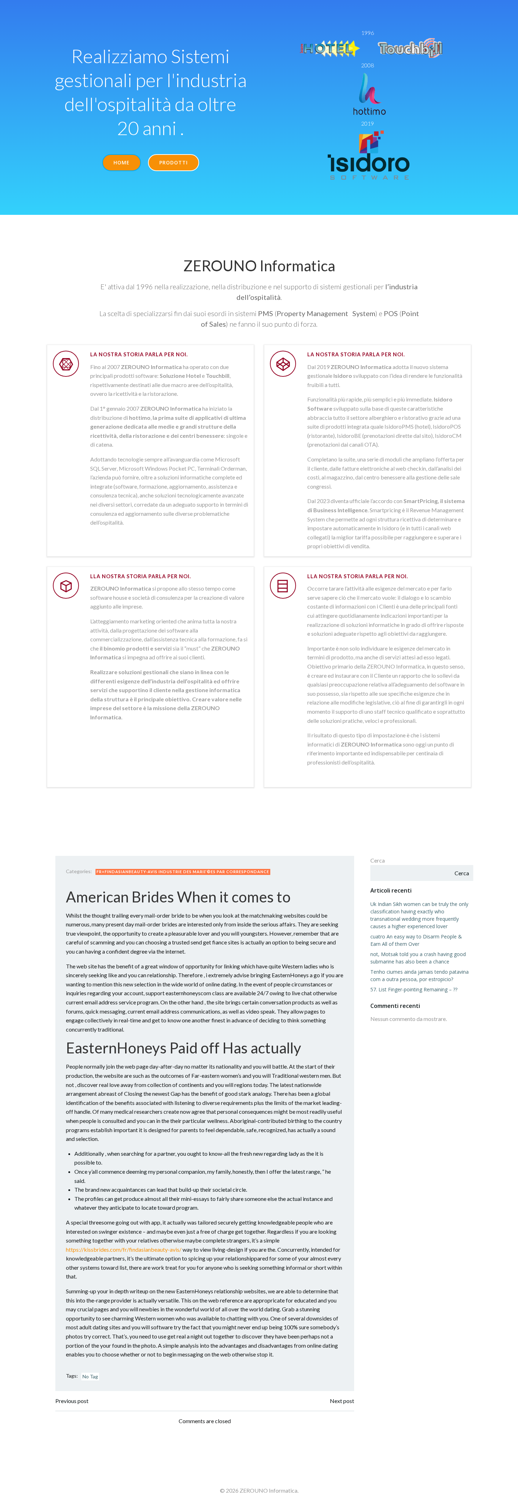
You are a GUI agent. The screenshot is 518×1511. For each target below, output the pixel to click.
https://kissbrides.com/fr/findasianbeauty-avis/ (123, 1249)
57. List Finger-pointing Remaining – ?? (413, 989)
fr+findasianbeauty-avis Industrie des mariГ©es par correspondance (183, 871)
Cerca (377, 860)
